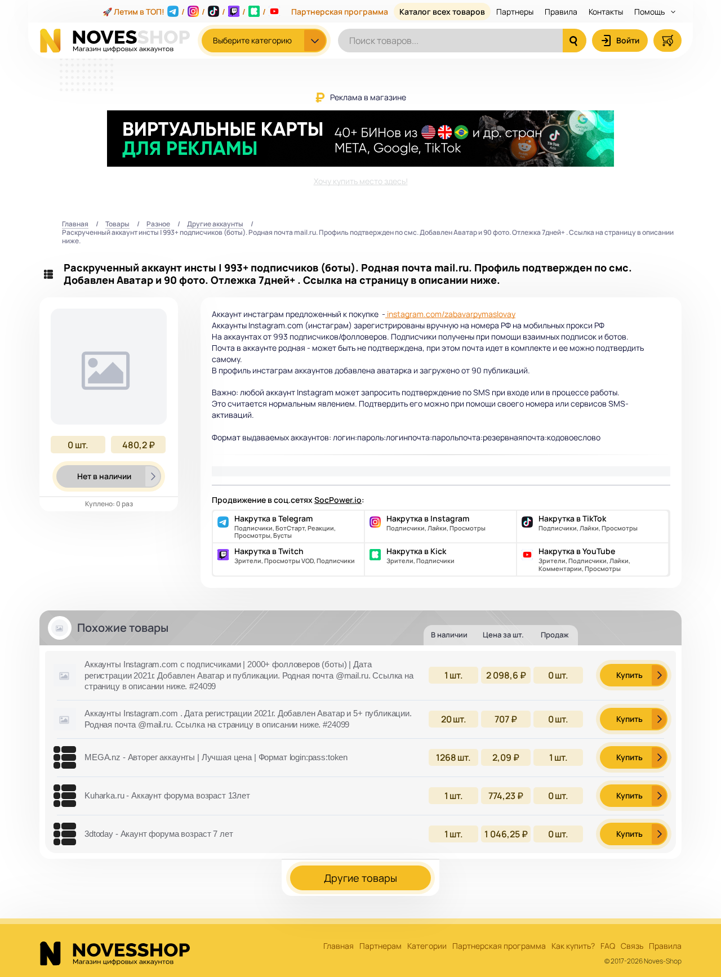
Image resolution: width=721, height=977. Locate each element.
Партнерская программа (339, 11)
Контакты (606, 11)
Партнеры (514, 11)
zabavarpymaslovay (479, 314)
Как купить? (573, 946)
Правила (561, 11)
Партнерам (380, 946)
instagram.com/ (414, 314)
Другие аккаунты (215, 224)
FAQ (607, 946)
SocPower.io (338, 499)
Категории (427, 946)
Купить (629, 675)
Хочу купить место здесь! (361, 181)
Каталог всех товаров (442, 11)
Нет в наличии (104, 476)
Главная (75, 224)
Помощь (650, 11)
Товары (117, 224)
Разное (158, 224)
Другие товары (360, 878)
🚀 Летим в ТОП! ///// (184, 11)
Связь (632, 946)
